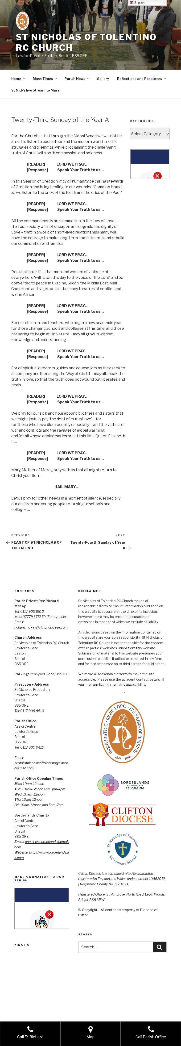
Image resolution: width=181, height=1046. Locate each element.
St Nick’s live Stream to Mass (35, 90)
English (138, 2)
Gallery (103, 79)
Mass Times (43, 79)
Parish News (75, 79)
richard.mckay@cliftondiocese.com (41, 627)
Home (16, 79)
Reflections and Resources (139, 79)
